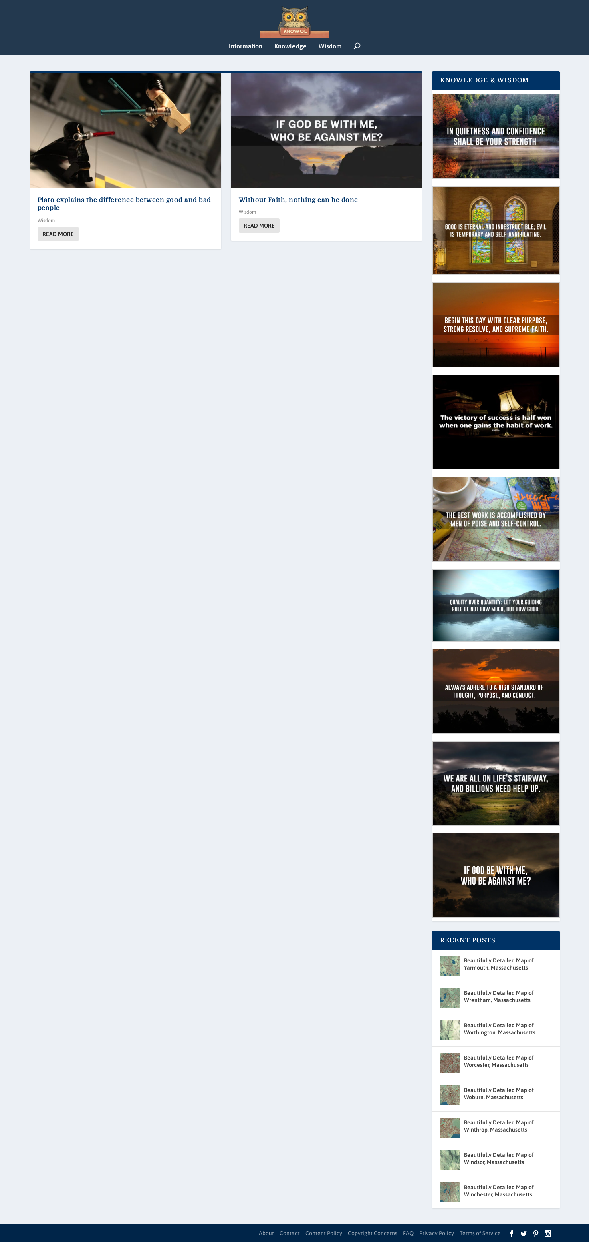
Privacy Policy (436, 1233)
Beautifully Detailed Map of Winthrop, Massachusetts (499, 1126)
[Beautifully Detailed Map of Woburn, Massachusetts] (450, 1095)
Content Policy (323, 1233)
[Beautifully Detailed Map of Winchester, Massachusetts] (450, 1192)
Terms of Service (480, 1233)
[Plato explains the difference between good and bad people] (125, 130)
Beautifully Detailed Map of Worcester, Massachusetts (499, 1061)
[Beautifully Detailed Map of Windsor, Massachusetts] (450, 1160)
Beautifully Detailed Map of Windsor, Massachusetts (499, 1158)
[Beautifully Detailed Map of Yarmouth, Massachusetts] (450, 966)
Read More (58, 234)
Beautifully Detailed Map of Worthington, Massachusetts (499, 1029)
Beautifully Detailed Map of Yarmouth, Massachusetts (499, 964)
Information (245, 46)
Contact (290, 1233)
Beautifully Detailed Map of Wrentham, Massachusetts (499, 996)
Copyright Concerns (372, 1233)
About (266, 1233)
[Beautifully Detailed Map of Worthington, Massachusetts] (450, 1030)
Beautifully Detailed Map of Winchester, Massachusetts (499, 1191)
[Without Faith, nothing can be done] (326, 130)
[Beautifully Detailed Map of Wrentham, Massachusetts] (450, 998)
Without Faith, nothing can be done (298, 200)
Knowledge (290, 46)
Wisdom (330, 46)
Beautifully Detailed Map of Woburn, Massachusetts (499, 1093)
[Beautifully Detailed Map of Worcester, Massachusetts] (450, 1063)
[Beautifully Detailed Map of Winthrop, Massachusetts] (450, 1128)
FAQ (408, 1233)
